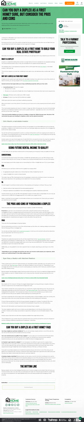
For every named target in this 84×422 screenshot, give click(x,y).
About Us (31, 3)
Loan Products (43, 3)
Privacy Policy (28, 411)
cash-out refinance (34, 134)
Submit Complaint (68, 403)
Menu (81, 4)
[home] (8, 3)
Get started (69, 3)
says (39, 239)
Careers (61, 3)
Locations (36, 3)
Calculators (50, 3)
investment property (24, 231)
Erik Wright (42, 239)
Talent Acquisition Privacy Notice (32, 413)
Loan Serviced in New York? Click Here (33, 405)
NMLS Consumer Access (8, 413)
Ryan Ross (14, 265)
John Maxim (43, 66)
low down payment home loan (30, 80)
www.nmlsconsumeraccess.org (8, 420)
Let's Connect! (69, 51)
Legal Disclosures (43, 411)
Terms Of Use (35, 411)
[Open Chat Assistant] (80, 418)
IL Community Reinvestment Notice (68, 411)
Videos (56, 3)
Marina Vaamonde (33, 290)
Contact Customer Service (31, 403)
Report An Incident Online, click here (53, 404)
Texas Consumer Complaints (54, 411)
